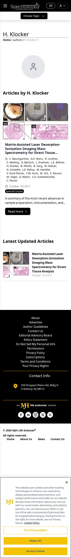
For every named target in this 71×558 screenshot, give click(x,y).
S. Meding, (13, 162)
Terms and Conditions (35, 361)
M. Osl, (44, 173)
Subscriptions (35, 357)
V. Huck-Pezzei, (16, 173)
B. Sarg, (38, 166)
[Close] (67, 482)
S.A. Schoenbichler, (43, 177)
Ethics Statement (35, 340)
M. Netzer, (50, 166)
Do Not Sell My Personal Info (35, 344)
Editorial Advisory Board (35, 335)
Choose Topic (31, 16)
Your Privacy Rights (35, 366)
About (35, 318)
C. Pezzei (12, 180)
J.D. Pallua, (28, 169)
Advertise (35, 322)
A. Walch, (25, 177)
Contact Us (35, 331)
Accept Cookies (35, 551)
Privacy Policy (35, 353)
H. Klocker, (13, 166)
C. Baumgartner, (19, 158)
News (41, 439)
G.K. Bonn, (37, 158)
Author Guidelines (35, 327)
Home (7, 40)
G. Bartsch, (27, 162)
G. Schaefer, (14, 169)
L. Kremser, (42, 162)
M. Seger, (12, 177)
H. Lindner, (51, 158)
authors (17, 40)
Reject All (35, 540)
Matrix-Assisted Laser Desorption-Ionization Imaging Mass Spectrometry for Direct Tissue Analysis (49, 262)
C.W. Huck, (32, 173)
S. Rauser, (56, 173)
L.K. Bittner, (58, 162)
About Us (26, 439)
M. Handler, (44, 169)
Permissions (35, 348)
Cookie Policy (32, 523)
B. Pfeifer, (26, 166)
